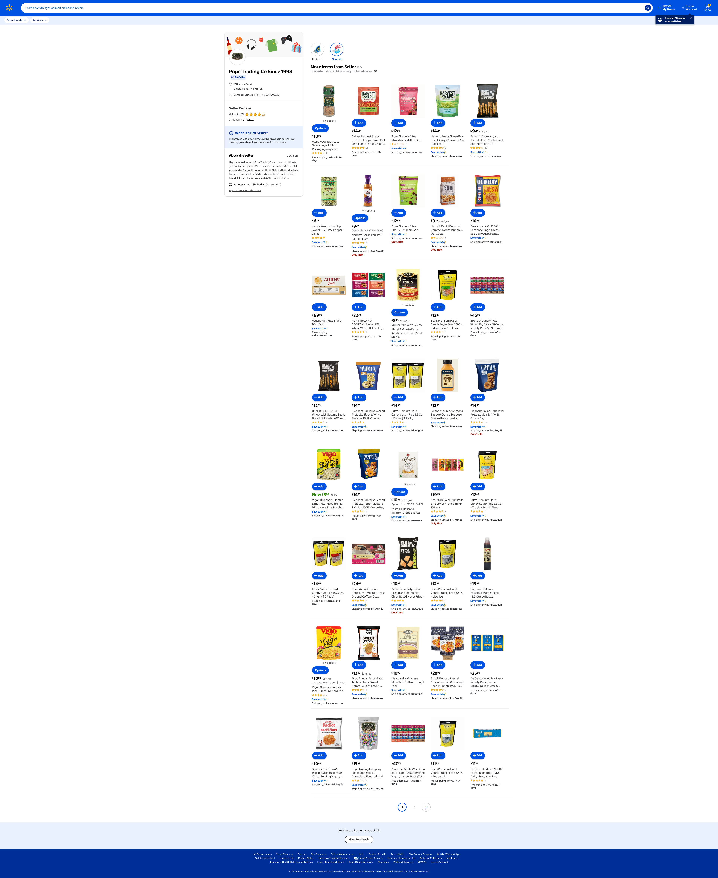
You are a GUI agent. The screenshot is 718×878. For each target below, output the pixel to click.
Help (361, 854)
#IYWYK (422, 861)
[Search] (648, 8)
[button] (667, 8)
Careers (302, 854)
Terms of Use (287, 858)
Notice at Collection (431, 858)
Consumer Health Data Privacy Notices (291, 861)
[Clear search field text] (639, 8)
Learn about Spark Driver (331, 861)
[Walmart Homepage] (9, 8)
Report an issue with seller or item (245, 190)
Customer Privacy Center (401, 858)
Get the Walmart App (448, 854)
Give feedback (359, 839)
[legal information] (375, 71)
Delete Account (439, 861)
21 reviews (248, 119)
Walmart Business (403, 861)
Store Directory (284, 854)
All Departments (262, 854)
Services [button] (38, 19)
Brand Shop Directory (361, 861)
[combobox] (337, 8)
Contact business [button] (243, 94)
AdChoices (452, 858)
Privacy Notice (306, 858)
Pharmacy (383, 861)
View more (292, 155)
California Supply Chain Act (334, 858)
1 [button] (402, 807)
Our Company (318, 854)
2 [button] (414, 807)
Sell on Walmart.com (342, 854)
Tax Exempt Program (420, 854)
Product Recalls (377, 854)
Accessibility (398, 854)
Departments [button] (14, 19)
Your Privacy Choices (371, 858)
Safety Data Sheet (265, 858)
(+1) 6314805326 (270, 94)
